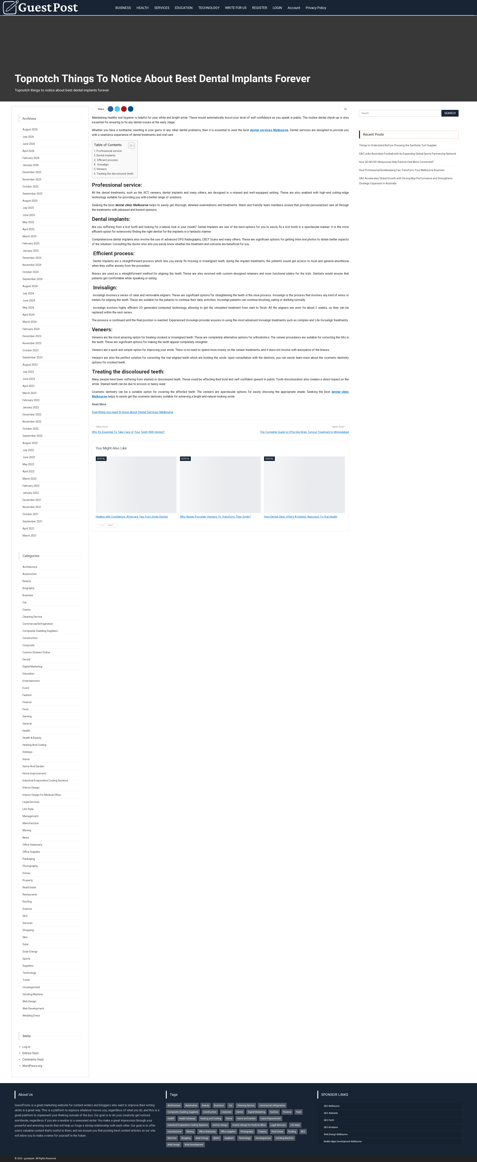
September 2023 (32, 357)
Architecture (30, 566)
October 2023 (31, 350)
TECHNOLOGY (208, 8)
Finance (27, 702)
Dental (101, 458)
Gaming (27, 716)
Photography (30, 865)
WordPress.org (32, 1066)
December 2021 (32, 499)
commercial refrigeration (38, 623)
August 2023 (30, 364)
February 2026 (31, 158)
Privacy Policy (316, 8)
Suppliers (28, 965)
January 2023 (31, 407)
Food (25, 709)
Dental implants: (106, 155)
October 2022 (31, 428)
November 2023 (32, 343)
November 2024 (32, 264)
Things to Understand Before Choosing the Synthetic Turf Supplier (398, 145)
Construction (30, 637)
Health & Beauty (32, 737)
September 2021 (32, 521)
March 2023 (30, 393)
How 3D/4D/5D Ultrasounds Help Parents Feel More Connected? (396, 161)
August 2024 (30, 286)
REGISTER (259, 8)
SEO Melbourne (331, 1106)
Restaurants (30, 894)
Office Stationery (32, 844)
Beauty (27, 581)
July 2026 (28, 136)
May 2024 (28, 307)
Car (25, 602)
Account (294, 8)
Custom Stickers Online (36, 652)
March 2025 (30, 236)
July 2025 (28, 207)
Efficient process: (107, 160)
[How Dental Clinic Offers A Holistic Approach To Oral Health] (304, 484)
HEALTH (143, 8)
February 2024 (31, 329)
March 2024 (30, 321)
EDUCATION (184, 8)
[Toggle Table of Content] (129, 145)
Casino (27, 609)
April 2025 (28, 229)
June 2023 (29, 378)
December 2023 (32, 336)
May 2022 (28, 464)
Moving (27, 830)
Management (31, 816)
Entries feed (30, 1053)
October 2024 (31, 271)
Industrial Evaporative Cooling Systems (45, 780)
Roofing (27, 901)
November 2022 (32, 421)
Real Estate (29, 887)
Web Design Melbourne (336, 1134)
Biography (28, 588)
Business (28, 595)
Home (26, 759)
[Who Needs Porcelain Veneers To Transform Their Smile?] (220, 484)
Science (27, 908)
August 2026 (30, 129)
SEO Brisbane (331, 1127)
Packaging (29, 858)
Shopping (28, 930)
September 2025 (32, 193)
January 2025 (31, 250)
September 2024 (32, 279)
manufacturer (31, 823)
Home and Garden (33, 766)
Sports (26, 958)
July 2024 (28, 293)
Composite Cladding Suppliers (40, 630)
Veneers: (102, 169)
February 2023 (31, 400)
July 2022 (28, 450)
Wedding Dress (31, 1015)
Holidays (27, 751)
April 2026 (28, 150)
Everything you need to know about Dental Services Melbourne (132, 412)
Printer (27, 873)
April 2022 (28, 471)
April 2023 (28, 385)
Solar (26, 944)
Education (28, 673)
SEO (25, 915)
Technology (29, 972)
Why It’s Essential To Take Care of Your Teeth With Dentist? (128, 432)
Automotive (30, 574)
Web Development (33, 1008)
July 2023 (28, 371)
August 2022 (30, 443)
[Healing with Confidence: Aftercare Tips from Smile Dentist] (136, 484)
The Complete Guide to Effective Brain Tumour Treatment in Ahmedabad (304, 432)
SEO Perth (329, 1120)
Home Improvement (34, 773)
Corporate (28, 645)
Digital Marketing (32, 666)
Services (28, 923)
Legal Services (31, 801)
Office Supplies (31, 851)
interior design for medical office (42, 794)
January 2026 (31, 165)
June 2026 (29, 143)
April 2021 (28, 528)
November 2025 (32, 179)
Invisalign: (103, 164)
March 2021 (30, 535)
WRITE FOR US (236, 8)
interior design (31, 787)
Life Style (28, 809)
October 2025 (31, 186)
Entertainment (31, 680)
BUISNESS (123, 8)
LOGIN (277, 8)
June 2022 (29, 457)
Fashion (27, 695)
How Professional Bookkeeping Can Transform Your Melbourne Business (402, 170)
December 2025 (32, 172)
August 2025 (30, 200)
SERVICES (161, 8)
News (26, 837)
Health (26, 730)
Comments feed (32, 1059)
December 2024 (32, 257)
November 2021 (32, 507)
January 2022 (31, 492)
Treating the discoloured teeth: (115, 173)
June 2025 (29, 215)
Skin (25, 937)
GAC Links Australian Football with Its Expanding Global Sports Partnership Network (407, 153)
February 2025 (31, 243)
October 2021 (31, 514)
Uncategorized (31, 987)
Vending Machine (33, 994)
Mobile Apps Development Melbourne (343, 1141)
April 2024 (28, 314)
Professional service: (109, 151)
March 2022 (30, 478)
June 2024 (29, 300)
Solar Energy (30, 951)
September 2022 (32, 435)
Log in (26, 1047)
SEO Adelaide (331, 1113)
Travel (26, 979)
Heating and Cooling (34, 744)
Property (28, 880)
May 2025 (28, 222)
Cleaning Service (32, 616)
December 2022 (32, 414)
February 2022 (31, 485)
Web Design (29, 1001)
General (27, 723)
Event (26, 687)
